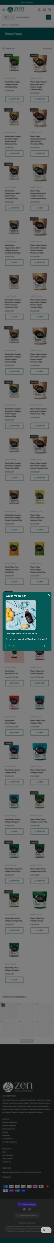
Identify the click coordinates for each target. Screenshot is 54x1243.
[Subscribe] (44, 646)
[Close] (48, 595)
